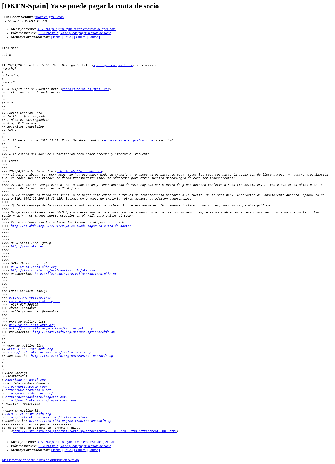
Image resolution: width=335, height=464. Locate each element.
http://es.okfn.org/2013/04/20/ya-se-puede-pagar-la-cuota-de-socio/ (71, 226)
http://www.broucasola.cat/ (29, 390)
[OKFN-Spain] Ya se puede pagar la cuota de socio (74, 33)
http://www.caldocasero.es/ (29, 393)
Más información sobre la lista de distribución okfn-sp (40, 460)
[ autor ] (94, 37)
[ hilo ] (68, 37)
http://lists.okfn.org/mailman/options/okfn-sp (76, 273)
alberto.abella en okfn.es (79, 171)
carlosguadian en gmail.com (85, 89)
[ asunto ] (81, 37)
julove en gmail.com (49, 17)
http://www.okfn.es (27, 246)
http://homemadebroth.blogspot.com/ (36, 397)
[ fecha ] (57, 37)
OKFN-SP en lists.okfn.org (34, 267)
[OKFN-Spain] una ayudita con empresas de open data (76, 29)
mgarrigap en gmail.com (113, 65)
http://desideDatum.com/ (26, 386)
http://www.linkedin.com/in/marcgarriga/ (41, 400)
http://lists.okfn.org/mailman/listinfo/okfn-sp (53, 270)
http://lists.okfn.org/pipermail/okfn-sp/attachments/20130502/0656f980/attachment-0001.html (95, 431)
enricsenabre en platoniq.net (129, 140)
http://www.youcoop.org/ (30, 297)
